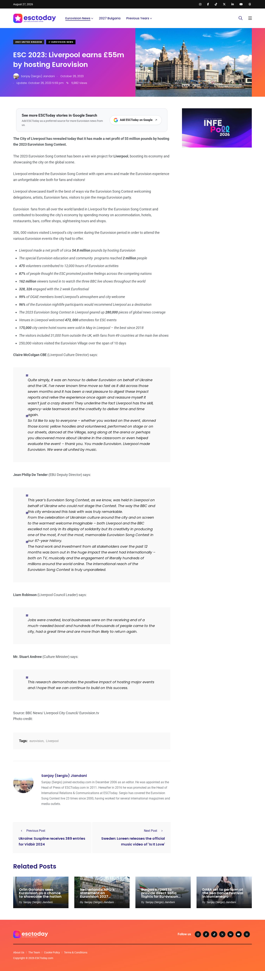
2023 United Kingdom (28, 42)
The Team (34, 952)
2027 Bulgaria (109, 18)
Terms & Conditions (75, 952)
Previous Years (137, 18)
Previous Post (35, 831)
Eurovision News (77, 18)
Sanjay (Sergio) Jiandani (64, 775)
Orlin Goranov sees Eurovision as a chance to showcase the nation (40, 893)
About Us (18, 952)
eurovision (36, 741)
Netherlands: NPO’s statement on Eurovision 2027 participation (97, 894)
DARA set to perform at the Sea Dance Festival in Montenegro (222, 893)
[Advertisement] (217, 180)
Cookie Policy (52, 952)
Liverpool (52, 741)
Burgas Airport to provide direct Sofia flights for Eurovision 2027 (159, 894)
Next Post (150, 831)
